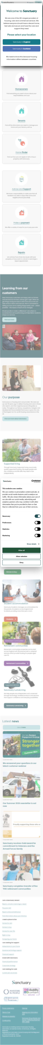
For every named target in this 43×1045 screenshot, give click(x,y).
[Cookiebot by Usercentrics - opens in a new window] (31, 481)
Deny (21, 562)
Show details (31, 544)
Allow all (21, 550)
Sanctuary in (21, 42)
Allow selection (21, 556)
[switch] (38, 522)
